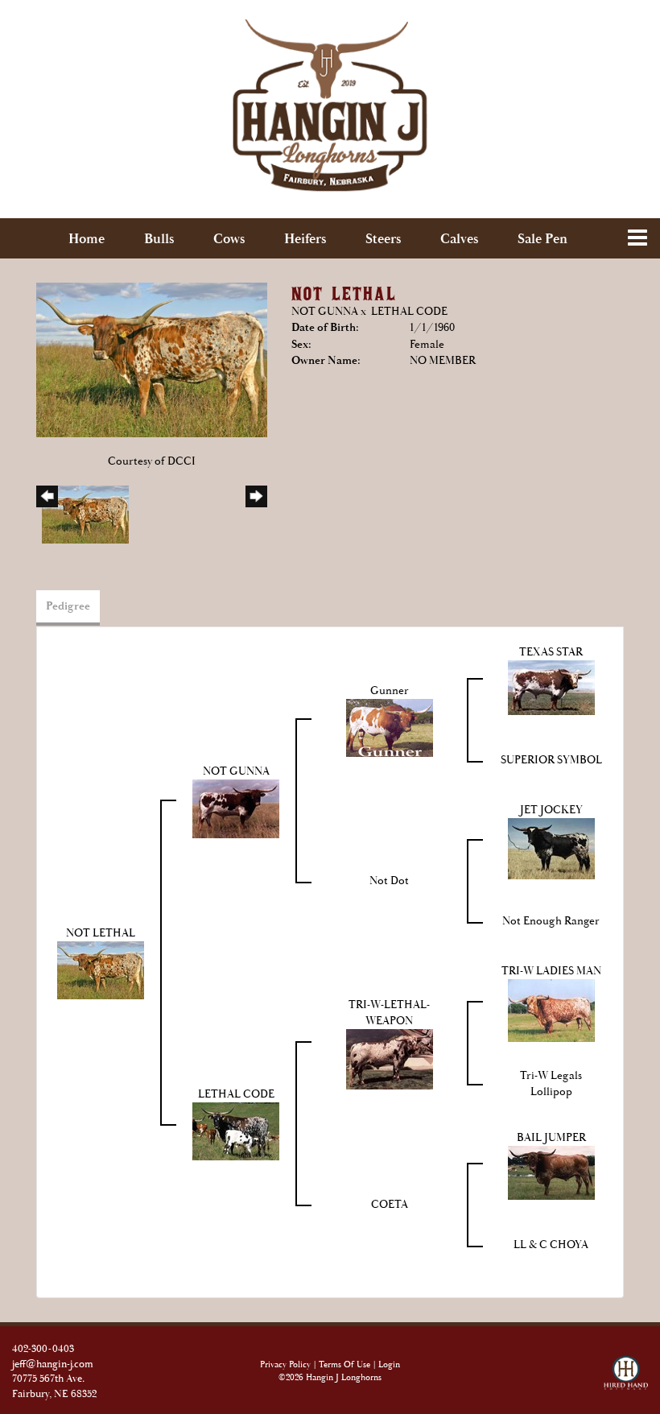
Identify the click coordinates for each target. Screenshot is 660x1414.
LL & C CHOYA (551, 1245)
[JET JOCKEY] (551, 848)
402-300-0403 (43, 1349)
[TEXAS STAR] (551, 687)
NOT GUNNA (324, 311)
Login (389, 1365)
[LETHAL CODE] (235, 1130)
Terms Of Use (344, 1365)
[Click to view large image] (151, 359)
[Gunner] (389, 727)
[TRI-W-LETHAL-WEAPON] (389, 1058)
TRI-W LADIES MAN (551, 971)
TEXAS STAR (551, 652)
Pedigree (68, 606)
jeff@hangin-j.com (52, 1364)
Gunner (389, 691)
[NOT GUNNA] (235, 807)
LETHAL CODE (409, 311)
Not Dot (389, 881)
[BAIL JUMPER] (551, 1171)
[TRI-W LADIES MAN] (551, 1010)
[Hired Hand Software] (626, 1366)
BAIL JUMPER (551, 1138)
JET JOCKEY (551, 810)
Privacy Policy (285, 1365)
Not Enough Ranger (551, 921)
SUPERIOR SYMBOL (551, 760)
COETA (389, 1204)
